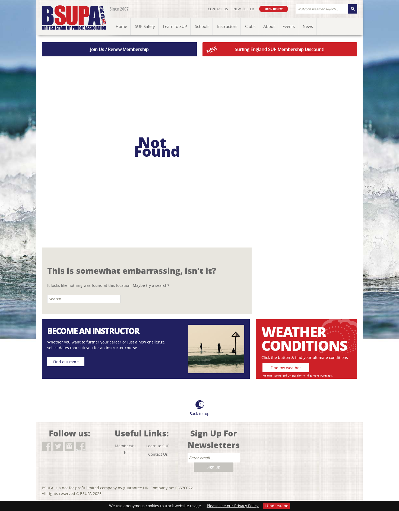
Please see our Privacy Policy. (233, 505)
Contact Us (218, 9)
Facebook (46, 446)
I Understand (277, 505)
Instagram (69, 446)
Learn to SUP (157, 445)
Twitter (58, 446)
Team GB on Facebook (81, 446)
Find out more (66, 361)
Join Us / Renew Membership (119, 49)
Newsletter (243, 9)
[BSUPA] (68, 11)
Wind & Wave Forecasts (317, 375)
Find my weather (286, 367)
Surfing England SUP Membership (264, 49)
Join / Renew (274, 9)
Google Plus (92, 446)
